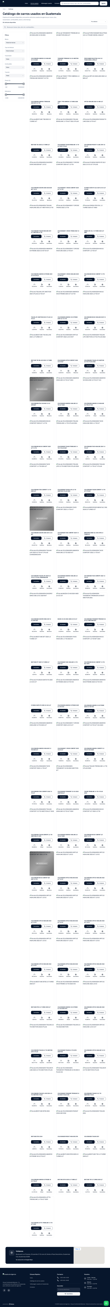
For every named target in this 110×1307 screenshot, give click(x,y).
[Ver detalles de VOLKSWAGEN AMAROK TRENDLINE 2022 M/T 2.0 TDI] (42, 87)
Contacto (57, 3)
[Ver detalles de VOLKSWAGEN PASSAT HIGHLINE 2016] (68, 1122)
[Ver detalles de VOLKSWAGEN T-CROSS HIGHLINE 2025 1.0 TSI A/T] (68, 260)
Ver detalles (36, 63)
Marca (6, 39)
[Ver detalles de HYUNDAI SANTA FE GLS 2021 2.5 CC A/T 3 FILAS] (95, 173)
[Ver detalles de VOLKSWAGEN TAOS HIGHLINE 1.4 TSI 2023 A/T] (68, 648)
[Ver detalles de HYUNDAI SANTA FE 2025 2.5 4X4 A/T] (42, 691)
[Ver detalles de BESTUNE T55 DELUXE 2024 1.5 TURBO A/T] (42, 346)
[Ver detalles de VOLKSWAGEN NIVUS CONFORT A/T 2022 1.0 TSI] (95, 820)
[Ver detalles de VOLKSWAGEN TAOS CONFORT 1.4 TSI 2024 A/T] (42, 475)
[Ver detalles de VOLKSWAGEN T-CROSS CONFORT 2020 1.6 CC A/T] (68, 734)
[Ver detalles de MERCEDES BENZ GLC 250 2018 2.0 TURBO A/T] (95, 518)
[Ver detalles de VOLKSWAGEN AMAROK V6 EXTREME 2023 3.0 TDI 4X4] (95, 691)
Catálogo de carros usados (37, 1281)
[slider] (6, 84)
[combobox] (79, 3)
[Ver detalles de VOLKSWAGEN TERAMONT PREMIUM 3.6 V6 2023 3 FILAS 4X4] (68, 1079)
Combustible (8, 64)
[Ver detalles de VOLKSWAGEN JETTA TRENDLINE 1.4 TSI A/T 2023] (42, 1208)
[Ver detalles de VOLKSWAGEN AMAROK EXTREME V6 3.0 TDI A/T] (42, 1165)
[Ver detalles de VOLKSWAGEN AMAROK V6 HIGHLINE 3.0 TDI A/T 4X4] (95, 389)
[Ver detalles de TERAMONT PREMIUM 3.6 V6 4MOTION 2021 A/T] (68, 44)
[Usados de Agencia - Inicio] (13, 3)
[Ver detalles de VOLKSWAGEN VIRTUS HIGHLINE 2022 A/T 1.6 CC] (68, 863)
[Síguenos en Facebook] (4, 1290)
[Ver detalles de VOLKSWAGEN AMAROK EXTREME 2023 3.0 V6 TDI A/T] (42, 260)
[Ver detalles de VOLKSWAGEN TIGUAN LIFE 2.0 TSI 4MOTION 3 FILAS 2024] (68, 475)
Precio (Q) (7, 80)
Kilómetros (8, 91)
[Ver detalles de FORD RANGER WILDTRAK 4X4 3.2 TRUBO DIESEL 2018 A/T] (95, 44)
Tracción (7, 72)
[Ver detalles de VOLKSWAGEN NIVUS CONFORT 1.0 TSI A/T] (95, 260)
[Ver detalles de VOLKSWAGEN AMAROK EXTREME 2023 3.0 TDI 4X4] (68, 691)
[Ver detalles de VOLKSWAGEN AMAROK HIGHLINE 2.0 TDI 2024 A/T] (68, 561)
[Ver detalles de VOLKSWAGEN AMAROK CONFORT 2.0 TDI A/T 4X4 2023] (95, 734)
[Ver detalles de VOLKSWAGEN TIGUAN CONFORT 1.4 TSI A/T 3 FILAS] (95, 475)
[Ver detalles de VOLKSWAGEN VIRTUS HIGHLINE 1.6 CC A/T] (95, 1036)
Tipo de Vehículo (9, 47)
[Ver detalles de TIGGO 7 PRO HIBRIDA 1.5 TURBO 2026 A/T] (68, 87)
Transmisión (8, 55)
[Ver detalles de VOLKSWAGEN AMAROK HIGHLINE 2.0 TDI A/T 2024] (68, 389)
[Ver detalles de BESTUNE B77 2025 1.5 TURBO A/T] (42, 648)
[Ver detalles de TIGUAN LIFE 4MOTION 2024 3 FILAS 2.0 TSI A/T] (42, 303)
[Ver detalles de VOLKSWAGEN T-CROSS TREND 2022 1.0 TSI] (68, 216)
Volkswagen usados (46, 3)
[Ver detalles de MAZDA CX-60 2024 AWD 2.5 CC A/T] (68, 605)
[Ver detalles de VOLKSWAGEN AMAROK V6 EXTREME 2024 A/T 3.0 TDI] (68, 303)
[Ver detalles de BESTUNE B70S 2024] (42, 1122)
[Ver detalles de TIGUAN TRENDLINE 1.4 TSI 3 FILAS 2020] (95, 777)
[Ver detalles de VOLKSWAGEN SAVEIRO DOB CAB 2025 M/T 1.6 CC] (42, 173)
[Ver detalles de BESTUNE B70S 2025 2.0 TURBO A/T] (68, 1165)
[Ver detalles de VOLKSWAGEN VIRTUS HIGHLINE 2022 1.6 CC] (95, 993)
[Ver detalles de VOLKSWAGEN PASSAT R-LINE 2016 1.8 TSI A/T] (95, 130)
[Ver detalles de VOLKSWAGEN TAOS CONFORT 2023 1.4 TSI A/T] (68, 518)
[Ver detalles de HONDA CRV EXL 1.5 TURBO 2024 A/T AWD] (95, 216)
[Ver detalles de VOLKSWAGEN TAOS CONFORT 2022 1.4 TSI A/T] (95, 561)
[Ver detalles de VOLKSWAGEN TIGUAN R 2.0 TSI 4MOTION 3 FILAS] (95, 1079)
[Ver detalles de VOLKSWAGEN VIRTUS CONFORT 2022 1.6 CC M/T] (68, 346)
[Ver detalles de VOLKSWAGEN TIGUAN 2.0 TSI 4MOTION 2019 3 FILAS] (42, 1036)
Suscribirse (70, 1293)
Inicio (26, 3)
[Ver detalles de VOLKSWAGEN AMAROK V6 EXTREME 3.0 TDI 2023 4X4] (68, 993)
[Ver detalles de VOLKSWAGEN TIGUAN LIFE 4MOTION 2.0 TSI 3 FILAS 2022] (95, 346)
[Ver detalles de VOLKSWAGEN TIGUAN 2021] (95, 1122)
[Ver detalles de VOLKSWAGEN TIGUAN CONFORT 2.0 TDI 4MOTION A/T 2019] (42, 820)
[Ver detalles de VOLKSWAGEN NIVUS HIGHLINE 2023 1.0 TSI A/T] (95, 303)
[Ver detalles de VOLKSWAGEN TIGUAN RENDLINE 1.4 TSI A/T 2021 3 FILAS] (68, 130)
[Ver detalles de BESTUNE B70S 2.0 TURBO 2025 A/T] (42, 993)
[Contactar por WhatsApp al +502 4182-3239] (106, 1303)
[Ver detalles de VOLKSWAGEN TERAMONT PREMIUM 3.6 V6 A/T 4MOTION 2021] (95, 605)
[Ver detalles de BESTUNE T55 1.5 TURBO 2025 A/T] (95, 1165)
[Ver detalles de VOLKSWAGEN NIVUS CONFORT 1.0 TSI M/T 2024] (95, 648)
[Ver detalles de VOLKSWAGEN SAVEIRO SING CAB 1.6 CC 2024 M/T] (42, 605)
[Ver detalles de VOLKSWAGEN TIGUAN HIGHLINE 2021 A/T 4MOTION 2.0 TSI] (42, 216)
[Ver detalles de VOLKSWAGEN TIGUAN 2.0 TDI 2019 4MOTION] (68, 1036)
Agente (103, 3)
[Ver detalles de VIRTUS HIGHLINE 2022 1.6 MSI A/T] (95, 87)
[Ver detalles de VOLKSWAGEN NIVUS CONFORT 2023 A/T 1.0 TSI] (42, 432)
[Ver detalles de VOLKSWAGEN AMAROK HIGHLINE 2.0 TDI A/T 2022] (68, 820)
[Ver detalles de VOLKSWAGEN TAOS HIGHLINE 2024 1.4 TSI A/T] (95, 432)
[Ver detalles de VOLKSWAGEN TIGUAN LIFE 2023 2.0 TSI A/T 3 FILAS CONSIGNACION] (42, 561)
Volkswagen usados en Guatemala (39, 1284)
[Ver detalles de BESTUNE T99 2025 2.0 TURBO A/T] (42, 130)
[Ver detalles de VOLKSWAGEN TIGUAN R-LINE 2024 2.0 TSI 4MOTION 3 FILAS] (42, 1079)
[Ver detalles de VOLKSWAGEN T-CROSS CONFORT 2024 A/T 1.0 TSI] (68, 173)
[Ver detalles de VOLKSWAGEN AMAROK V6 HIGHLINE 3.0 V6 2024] (42, 44)
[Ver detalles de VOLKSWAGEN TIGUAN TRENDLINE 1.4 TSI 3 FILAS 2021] (68, 432)
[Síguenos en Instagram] (8, 1290)
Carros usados (34, 3)
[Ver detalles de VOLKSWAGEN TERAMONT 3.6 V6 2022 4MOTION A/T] (68, 777)
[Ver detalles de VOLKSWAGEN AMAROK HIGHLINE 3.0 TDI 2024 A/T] (42, 734)
